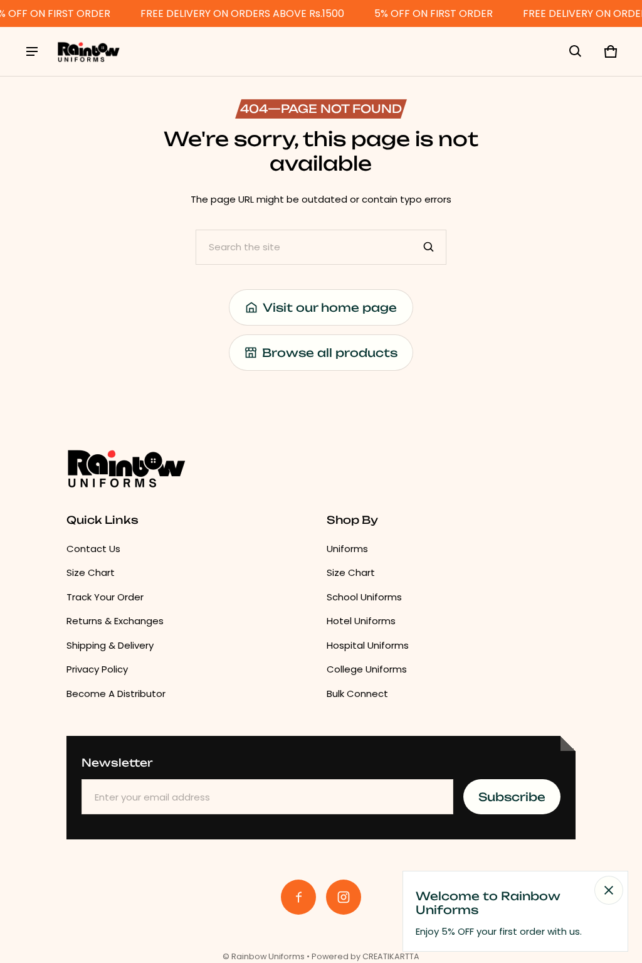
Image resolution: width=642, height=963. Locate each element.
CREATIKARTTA (390, 956)
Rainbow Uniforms (268, 956)
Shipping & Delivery (110, 645)
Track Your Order (105, 597)
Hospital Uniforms (368, 645)
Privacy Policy (97, 669)
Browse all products (329, 352)
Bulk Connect (357, 693)
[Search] (428, 247)
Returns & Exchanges (115, 620)
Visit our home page (330, 307)
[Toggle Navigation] (32, 51)
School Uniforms (364, 597)
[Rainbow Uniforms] (88, 51)
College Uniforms (367, 669)
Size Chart (90, 572)
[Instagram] (343, 897)
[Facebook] (298, 897)
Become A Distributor (116, 693)
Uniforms (347, 548)
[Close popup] (609, 890)
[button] (575, 51)
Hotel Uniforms (361, 620)
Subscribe (511, 797)
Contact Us (93, 548)
